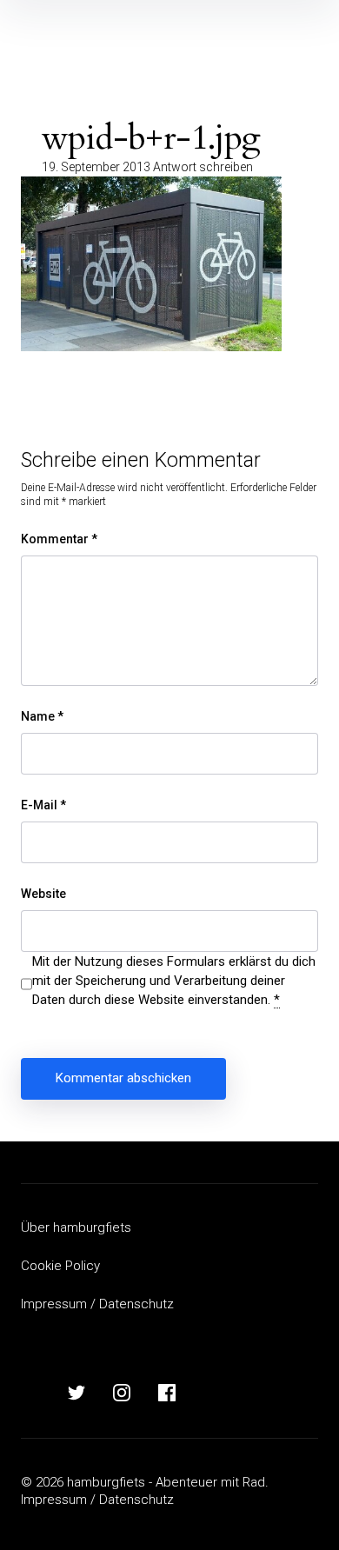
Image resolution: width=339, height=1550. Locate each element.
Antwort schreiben (203, 167)
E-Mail (43, 805)
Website (43, 894)
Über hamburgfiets (76, 1227)
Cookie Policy (60, 1266)
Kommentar (59, 539)
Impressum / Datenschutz (97, 1304)
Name (42, 716)
